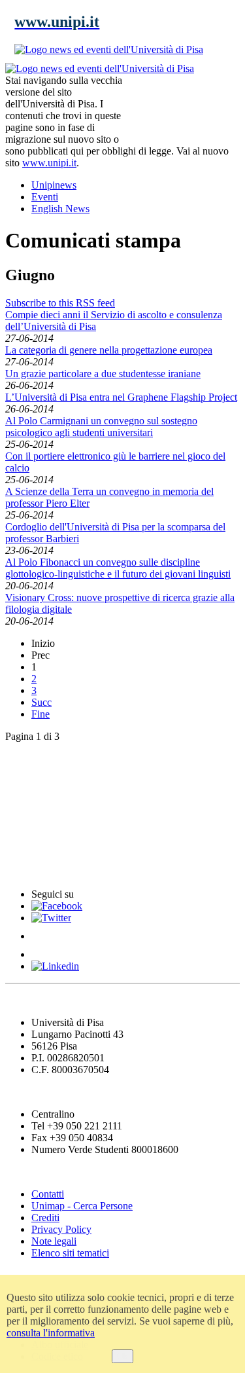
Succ (41, 702)
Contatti (47, 1193)
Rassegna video (46, 815)
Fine (40, 714)
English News (41, 762)
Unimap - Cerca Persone (82, 1205)
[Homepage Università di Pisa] (181, 107)
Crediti (45, 1217)
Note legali (53, 1241)
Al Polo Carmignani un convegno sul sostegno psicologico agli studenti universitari (101, 426)
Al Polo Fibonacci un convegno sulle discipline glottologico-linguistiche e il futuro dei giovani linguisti (118, 568)
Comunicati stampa (57, 868)
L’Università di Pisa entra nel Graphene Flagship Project (121, 397)
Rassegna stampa (51, 789)
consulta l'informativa (51, 1332)
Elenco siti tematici (70, 1252)
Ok (122, 1356)
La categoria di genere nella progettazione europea (108, 350)
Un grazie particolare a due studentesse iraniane (103, 373)
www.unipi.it (49, 162)
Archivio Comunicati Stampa (84, 842)
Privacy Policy (61, 1229)
